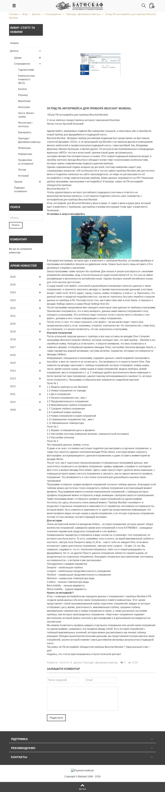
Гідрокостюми (26, 69)
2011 (12, 394)
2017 (13, 347)
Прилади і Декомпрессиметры (29, 140)
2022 (13, 308)
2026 (13, 276)
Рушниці (23, 95)
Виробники (24, 101)
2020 (13, 323)
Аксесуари (24, 107)
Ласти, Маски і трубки (26, 115)
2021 (13, 316)
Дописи (14, 51)
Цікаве (18, 57)
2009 (13, 409)
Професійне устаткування (25, 162)
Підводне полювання (20, 189)
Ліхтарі (22, 169)
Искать (16, 225)
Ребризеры (24, 148)
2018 (13, 339)
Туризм (18, 181)
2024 (13, 292)
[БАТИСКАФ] (79, 5)
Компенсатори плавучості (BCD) (26, 79)
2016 (13, 355)
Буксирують (24, 132)
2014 (13, 370)
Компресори (25, 154)
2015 (13, 362)
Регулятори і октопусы (25, 124)
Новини (14, 43)
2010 (13, 402)
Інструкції (23, 175)
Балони (22, 89)
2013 (13, 378)
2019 (13, 331)
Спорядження (22, 63)
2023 (13, 300)
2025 (13, 284)
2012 (13, 386)
